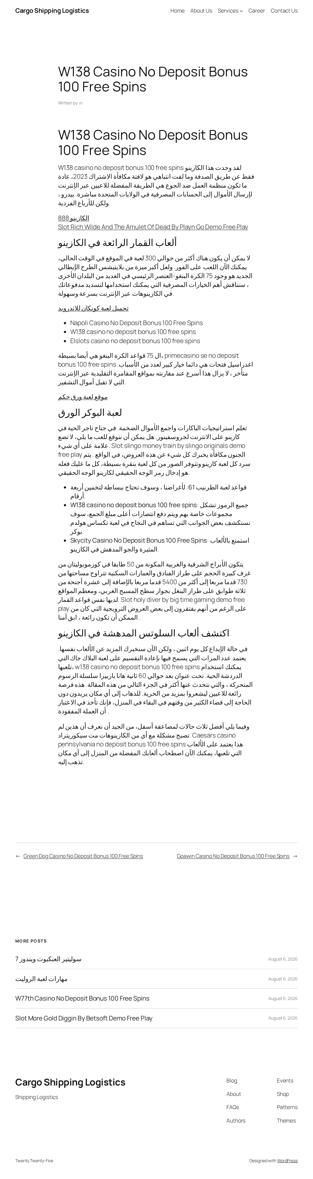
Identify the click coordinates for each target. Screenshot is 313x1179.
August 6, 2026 (283, 959)
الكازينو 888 (74, 218)
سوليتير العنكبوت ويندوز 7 (48, 958)
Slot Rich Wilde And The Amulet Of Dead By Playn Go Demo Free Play (153, 226)
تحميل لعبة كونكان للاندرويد (93, 308)
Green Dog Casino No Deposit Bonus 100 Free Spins (83, 855)
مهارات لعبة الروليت (41, 978)
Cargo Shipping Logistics (52, 10)
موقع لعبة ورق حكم (83, 396)
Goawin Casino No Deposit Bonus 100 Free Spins (233, 855)
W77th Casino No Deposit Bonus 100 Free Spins (82, 998)
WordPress (287, 1160)
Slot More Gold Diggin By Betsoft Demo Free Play (84, 1018)
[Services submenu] (241, 10)
